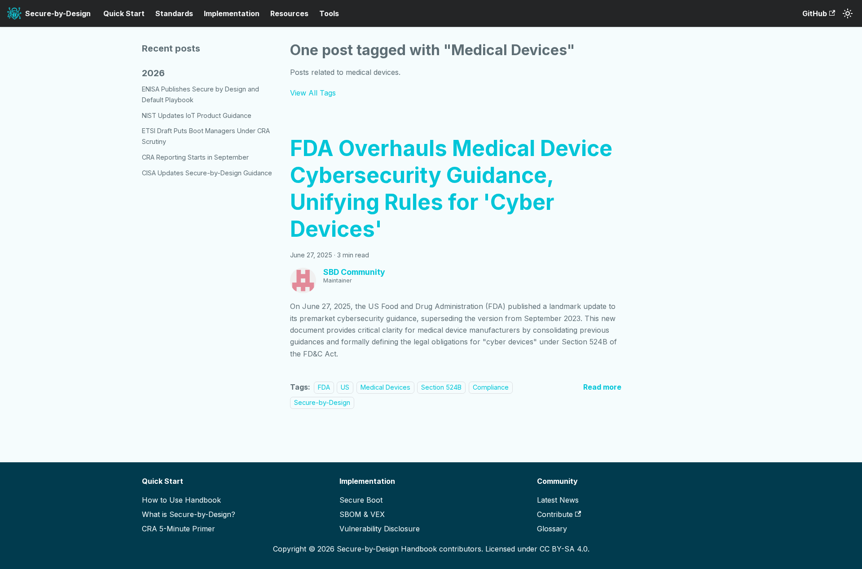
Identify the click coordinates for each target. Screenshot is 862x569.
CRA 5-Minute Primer (178, 528)
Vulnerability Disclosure (379, 528)
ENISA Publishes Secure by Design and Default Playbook (200, 94)
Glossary (552, 528)
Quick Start (124, 13)
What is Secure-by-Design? (188, 514)
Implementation (231, 13)
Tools (329, 13)
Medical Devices (385, 387)
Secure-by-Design (322, 402)
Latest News (558, 499)
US (345, 387)
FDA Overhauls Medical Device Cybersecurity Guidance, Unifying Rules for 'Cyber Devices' (451, 188)
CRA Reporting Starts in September (195, 157)
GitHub (814, 13)
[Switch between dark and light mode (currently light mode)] (847, 13)
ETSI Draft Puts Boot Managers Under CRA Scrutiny (206, 136)
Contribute (555, 514)
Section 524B (441, 387)
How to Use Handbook (181, 499)
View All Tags (313, 92)
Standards (174, 13)
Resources (289, 13)
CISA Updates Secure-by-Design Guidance (207, 173)
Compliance (491, 387)
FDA (324, 387)
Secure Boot (361, 499)
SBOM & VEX (362, 514)
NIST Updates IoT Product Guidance (196, 115)
